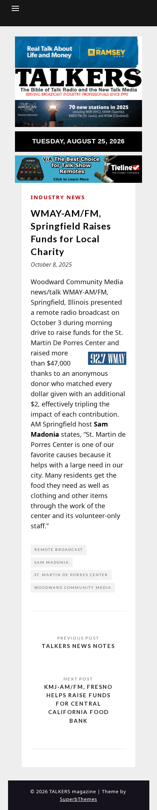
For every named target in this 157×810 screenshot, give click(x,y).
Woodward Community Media (72, 587)
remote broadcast (58, 549)
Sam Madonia (51, 562)
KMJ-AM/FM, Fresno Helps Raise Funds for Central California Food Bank (78, 703)
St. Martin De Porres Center (71, 574)
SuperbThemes (78, 799)
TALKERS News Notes (78, 646)
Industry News (58, 197)
